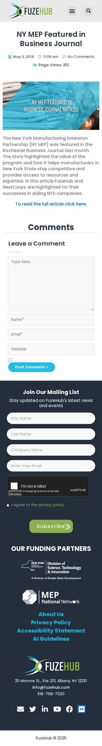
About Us (51, 614)
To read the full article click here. (51, 204)
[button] (71, 11)
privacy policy (51, 505)
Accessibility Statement (51, 630)
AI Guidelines (51, 638)
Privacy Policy (51, 622)
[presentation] (48, 486)
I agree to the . (36, 507)
